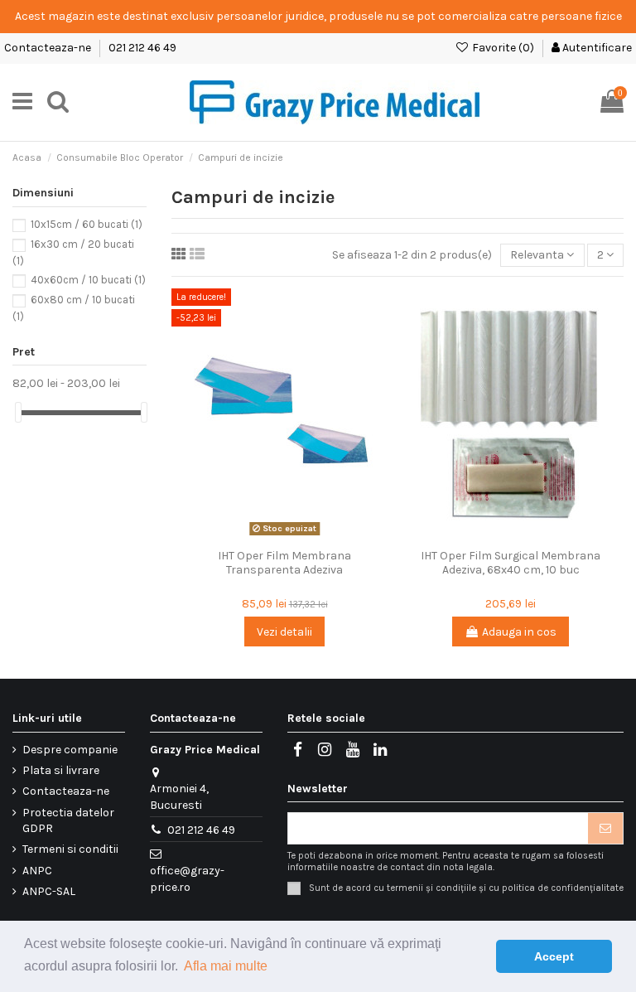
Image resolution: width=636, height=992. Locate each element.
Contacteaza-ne (49, 48)
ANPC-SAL (48, 891)
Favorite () (503, 48)
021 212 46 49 (142, 48)
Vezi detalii (284, 632)
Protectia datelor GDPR (68, 821)
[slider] (18, 412)
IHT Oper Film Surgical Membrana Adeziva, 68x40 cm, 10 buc (510, 563)
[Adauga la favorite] (260, 535)
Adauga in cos (519, 632)
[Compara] (284, 535)
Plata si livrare (60, 770)
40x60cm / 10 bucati (88, 279)
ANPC (37, 871)
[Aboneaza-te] (605, 828)
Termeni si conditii (70, 849)
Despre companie (70, 750)
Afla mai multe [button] (225, 966)
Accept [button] (554, 956)
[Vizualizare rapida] (308, 535)
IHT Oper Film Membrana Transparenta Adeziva (284, 563)
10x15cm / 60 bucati (86, 224)
